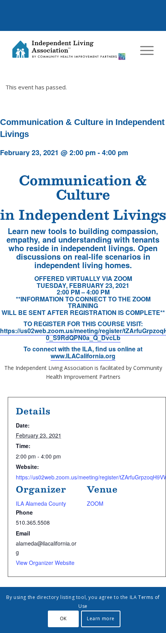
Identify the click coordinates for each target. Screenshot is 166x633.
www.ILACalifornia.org (83, 355)
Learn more (101, 618)
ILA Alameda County (41, 503)
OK (63, 618)
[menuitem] (143, 50)
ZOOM (95, 503)
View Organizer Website (45, 562)
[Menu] (143, 50)
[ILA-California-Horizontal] (68, 50)
